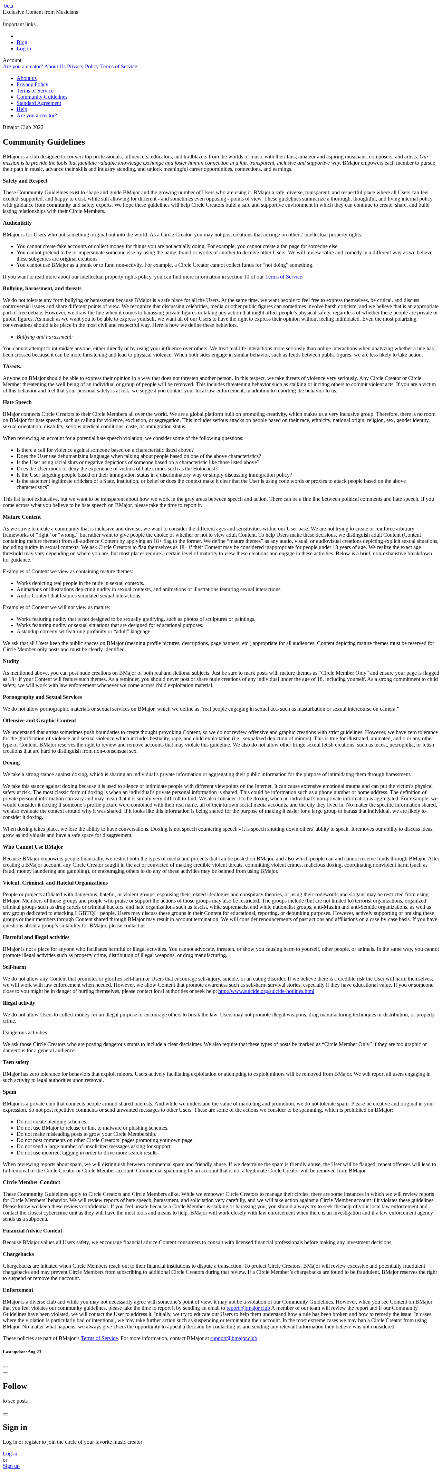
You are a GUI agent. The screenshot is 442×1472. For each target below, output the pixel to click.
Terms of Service (283, 277)
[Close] (5, 1367)
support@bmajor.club (233, 1338)
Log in (10, 1453)
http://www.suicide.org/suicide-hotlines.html (266, 991)
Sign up (11, 1466)
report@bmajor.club (248, 1308)
